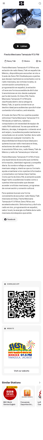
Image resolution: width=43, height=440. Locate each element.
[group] (21, 396)
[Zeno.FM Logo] (21, 3)
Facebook (11, 219)
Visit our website (21, 371)
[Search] (40, 3)
